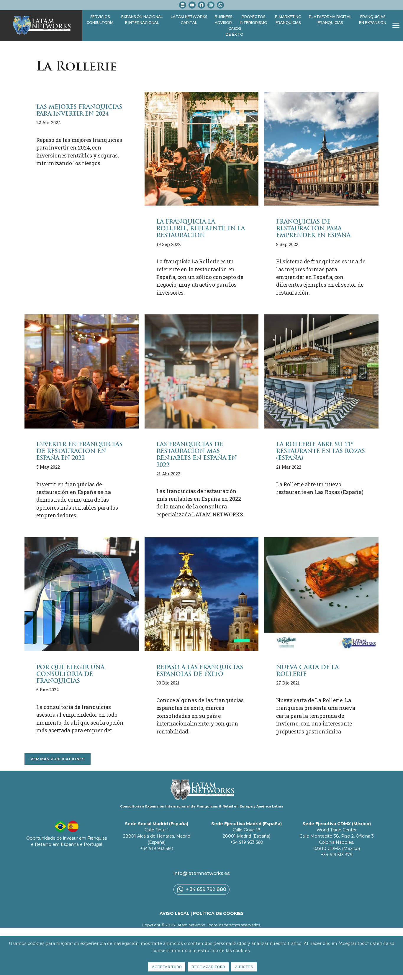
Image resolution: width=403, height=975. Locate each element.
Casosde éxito (234, 31)
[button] (396, 25)
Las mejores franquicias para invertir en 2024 (79, 110)
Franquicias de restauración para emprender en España (313, 228)
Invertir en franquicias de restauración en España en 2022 (79, 451)
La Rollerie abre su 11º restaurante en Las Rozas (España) (320, 451)
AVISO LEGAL (174, 913)
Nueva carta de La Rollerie (307, 671)
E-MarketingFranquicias (288, 19)
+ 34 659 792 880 (206, 889)
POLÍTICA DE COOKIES (218, 913)
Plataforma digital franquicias (330, 19)
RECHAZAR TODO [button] (208, 966)
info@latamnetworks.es (201, 873)
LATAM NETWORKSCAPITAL (189, 19)
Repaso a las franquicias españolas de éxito (199, 671)
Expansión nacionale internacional (142, 19)
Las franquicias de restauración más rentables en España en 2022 (196, 454)
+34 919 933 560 (156, 848)
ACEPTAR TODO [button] (167, 966)
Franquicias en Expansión (372, 19)
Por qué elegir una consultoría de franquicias (70, 674)
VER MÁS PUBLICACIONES (57, 759)
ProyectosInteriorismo (253, 19)
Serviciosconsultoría (100, 19)
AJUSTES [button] (244, 966)
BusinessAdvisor (223, 19)
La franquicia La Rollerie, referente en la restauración (200, 228)
